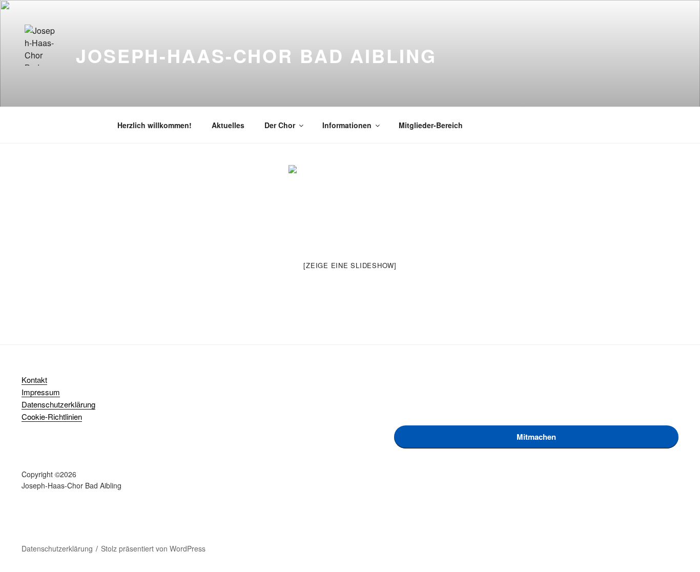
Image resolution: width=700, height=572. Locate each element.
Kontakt (34, 379)
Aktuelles (228, 125)
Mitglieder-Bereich (431, 125)
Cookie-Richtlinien (52, 416)
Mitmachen (536, 436)
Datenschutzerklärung (58, 404)
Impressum (41, 391)
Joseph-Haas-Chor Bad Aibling (256, 55)
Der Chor (279, 125)
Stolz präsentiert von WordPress (153, 548)
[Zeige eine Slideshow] (350, 265)
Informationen (347, 125)
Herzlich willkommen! (154, 125)
